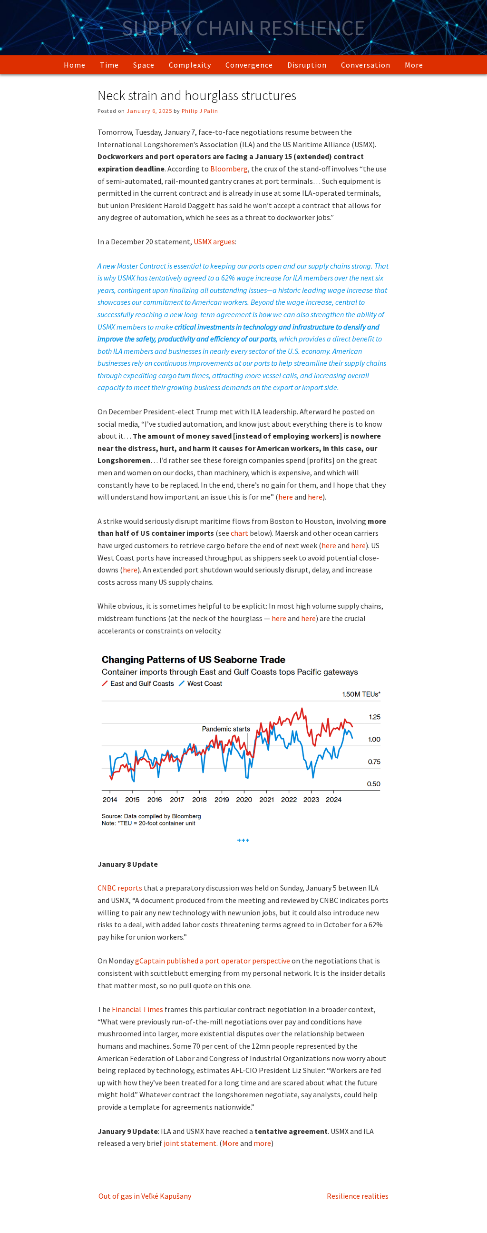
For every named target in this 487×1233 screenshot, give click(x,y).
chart (238, 533)
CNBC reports (119, 887)
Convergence (249, 65)
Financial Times (136, 1009)
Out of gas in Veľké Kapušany (144, 1196)
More (414, 65)
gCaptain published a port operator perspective (212, 960)
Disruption (307, 65)
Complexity (190, 65)
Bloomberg (229, 168)
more (262, 1143)
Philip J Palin (200, 110)
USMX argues (214, 241)
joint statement (190, 1143)
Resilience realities (358, 1196)
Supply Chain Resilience (243, 28)
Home (75, 65)
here (285, 496)
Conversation (365, 65)
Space (144, 65)
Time (109, 65)
